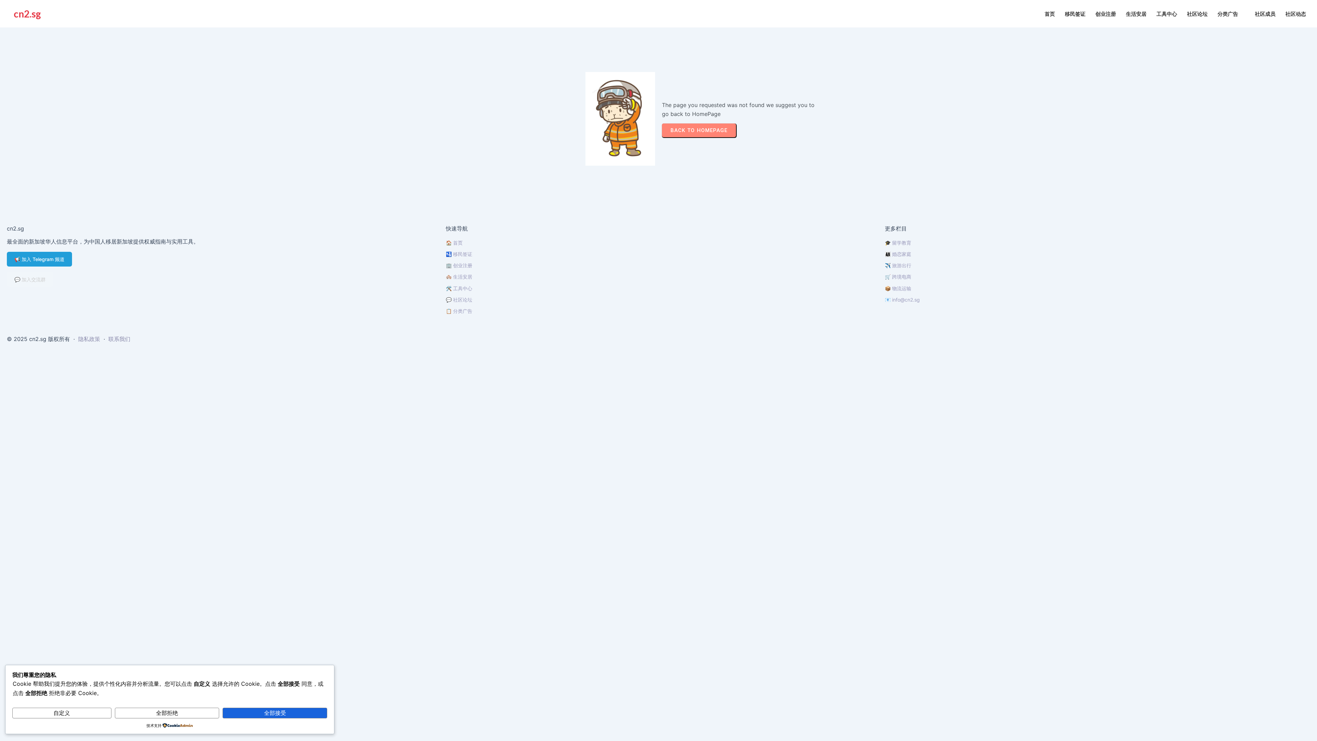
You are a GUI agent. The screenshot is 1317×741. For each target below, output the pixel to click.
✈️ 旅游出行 (898, 265)
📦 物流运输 (898, 288)
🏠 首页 (454, 243)
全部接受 (275, 712)
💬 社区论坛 (459, 300)
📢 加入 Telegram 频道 (39, 259)
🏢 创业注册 (459, 265)
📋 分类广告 (459, 311)
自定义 (62, 712)
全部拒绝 (167, 712)
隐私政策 (89, 339)
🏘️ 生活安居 (459, 277)
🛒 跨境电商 (898, 277)
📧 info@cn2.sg (902, 300)
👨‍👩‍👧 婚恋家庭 (898, 254)
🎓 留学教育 (898, 243)
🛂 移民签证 (459, 254)
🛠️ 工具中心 (459, 288)
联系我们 (119, 339)
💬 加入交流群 (30, 279)
